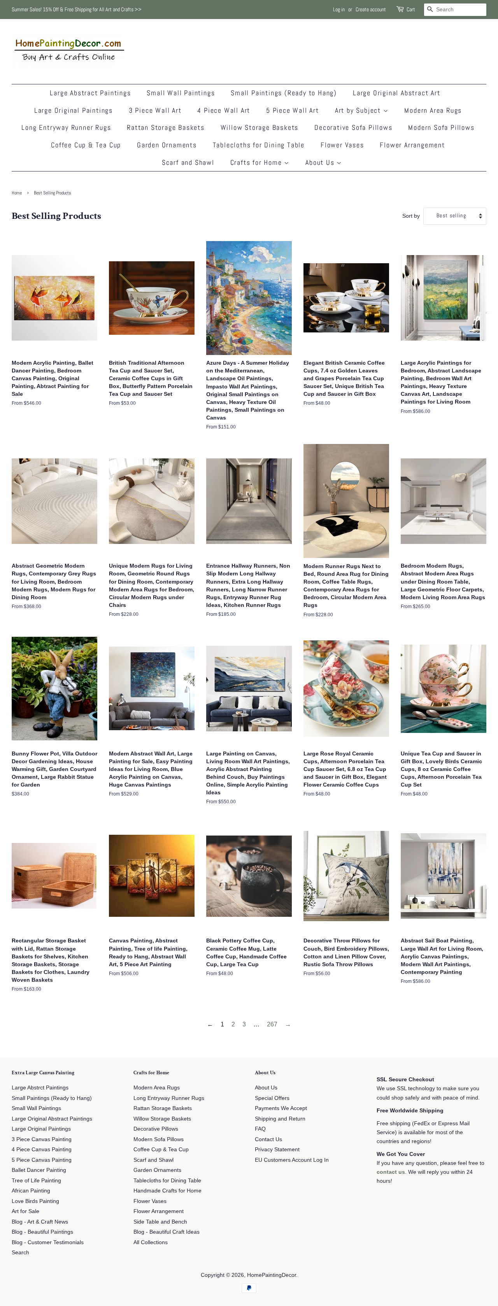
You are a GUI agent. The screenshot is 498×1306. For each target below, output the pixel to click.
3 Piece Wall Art (155, 110)
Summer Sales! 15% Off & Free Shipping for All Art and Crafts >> (77, 9)
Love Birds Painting (35, 1201)
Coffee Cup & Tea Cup (86, 144)
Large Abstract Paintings (90, 92)
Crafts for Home (257, 162)
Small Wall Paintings (181, 92)
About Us (321, 162)
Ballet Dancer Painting (39, 1170)
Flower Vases (342, 144)
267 (272, 1024)
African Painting (31, 1191)
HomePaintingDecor (271, 1275)
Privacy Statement (277, 1149)
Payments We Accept (281, 1108)
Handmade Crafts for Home (167, 1191)
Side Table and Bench (160, 1222)
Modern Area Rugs (433, 110)
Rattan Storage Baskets (166, 127)
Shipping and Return (280, 1119)
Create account (371, 9)
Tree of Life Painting (36, 1181)
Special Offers (272, 1098)
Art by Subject (359, 110)
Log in (339, 9)
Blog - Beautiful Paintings (42, 1232)
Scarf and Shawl (188, 162)
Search (20, 1252)
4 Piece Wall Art (223, 110)
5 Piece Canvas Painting (42, 1160)
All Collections (150, 1242)
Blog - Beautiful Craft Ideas (166, 1232)
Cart (411, 9)
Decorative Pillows (155, 1129)
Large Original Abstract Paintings (52, 1119)
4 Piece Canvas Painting (42, 1149)
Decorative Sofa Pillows (353, 127)
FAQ (260, 1129)
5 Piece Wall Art (292, 110)
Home (17, 193)
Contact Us (268, 1139)
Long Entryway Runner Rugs (66, 127)
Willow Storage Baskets (260, 127)
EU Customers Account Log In (292, 1160)
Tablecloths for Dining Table (259, 144)
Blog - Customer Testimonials (48, 1242)
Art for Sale (25, 1211)
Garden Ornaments (167, 144)
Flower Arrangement (412, 144)
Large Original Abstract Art (396, 92)
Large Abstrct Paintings (40, 1088)
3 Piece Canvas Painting (42, 1139)
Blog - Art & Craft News (40, 1222)
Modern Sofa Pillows (441, 127)
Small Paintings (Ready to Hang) (284, 92)
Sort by (411, 216)
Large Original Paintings (73, 110)
